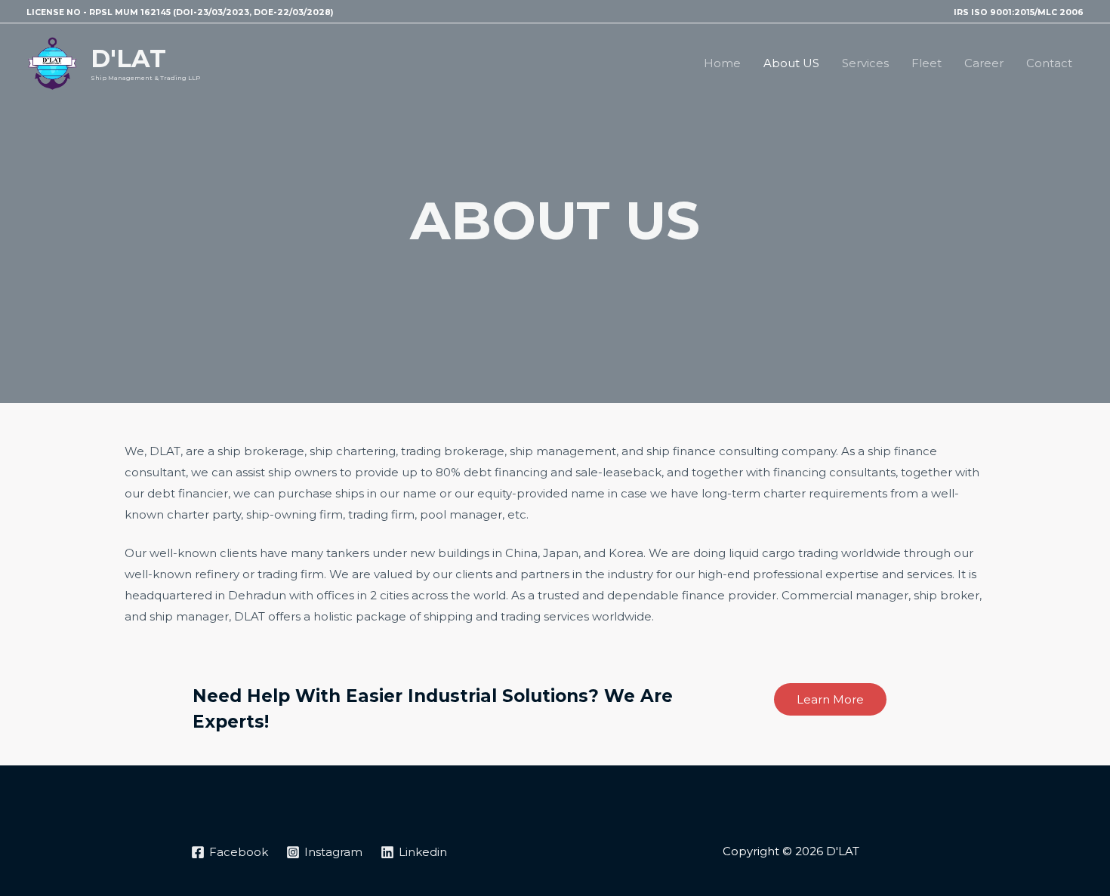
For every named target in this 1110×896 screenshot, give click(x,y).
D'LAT (128, 58)
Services (865, 63)
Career (984, 63)
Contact (1049, 63)
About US (791, 63)
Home (722, 63)
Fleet (926, 63)
